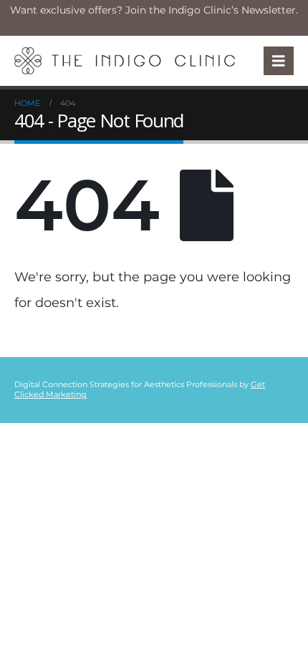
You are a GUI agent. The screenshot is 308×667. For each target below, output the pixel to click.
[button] (279, 61)
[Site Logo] (124, 60)
